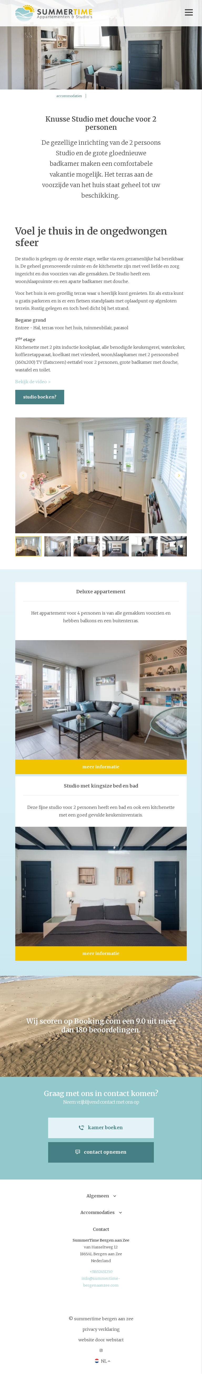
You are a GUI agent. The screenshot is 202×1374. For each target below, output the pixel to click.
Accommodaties (97, 1212)
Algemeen (98, 1195)
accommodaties (69, 96)
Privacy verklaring (101, 1329)
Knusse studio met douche (118, 95)
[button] (179, 475)
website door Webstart (101, 1339)
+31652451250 (101, 1271)
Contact (101, 1229)
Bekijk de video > (33, 381)
